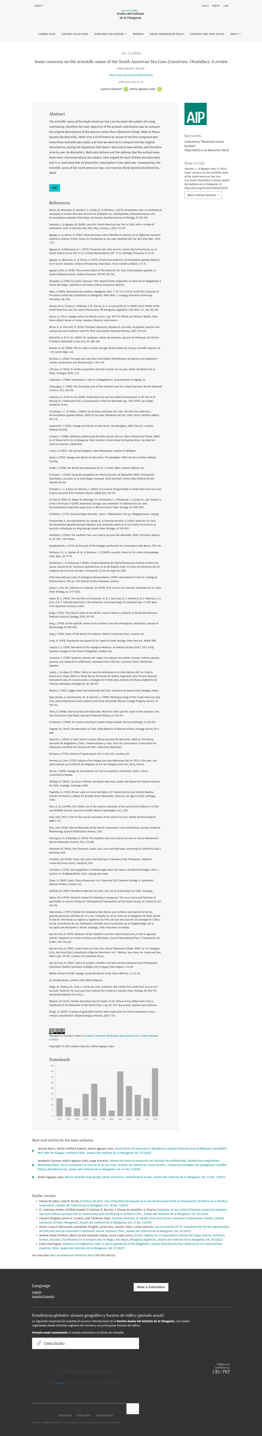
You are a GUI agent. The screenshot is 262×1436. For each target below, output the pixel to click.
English (40, 5)
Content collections (74, 34)
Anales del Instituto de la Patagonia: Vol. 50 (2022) (158, 1231)
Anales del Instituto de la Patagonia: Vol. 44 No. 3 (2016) (105, 1169)
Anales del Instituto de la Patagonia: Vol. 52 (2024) (176, 1214)
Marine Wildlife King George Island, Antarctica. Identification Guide (108, 1177)
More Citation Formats (202, 195)
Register (216, 5)
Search (205, 5)
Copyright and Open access (207, 34)
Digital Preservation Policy (167, 34)
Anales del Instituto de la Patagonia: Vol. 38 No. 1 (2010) (92, 1205)
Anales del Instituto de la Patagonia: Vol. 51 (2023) (119, 1153)
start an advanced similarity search (73, 1255)
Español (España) (43, 1296)
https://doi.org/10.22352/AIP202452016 (131, 75)
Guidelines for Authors (109, 34)
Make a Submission (151, 1287)
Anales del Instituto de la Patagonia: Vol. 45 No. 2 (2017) (189, 1177)
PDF (54, 188)
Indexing (138, 34)
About (234, 34)
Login (225, 5)
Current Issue (46, 34)
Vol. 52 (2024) (131, 53)
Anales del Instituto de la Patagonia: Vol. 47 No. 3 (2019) (115, 1222)
